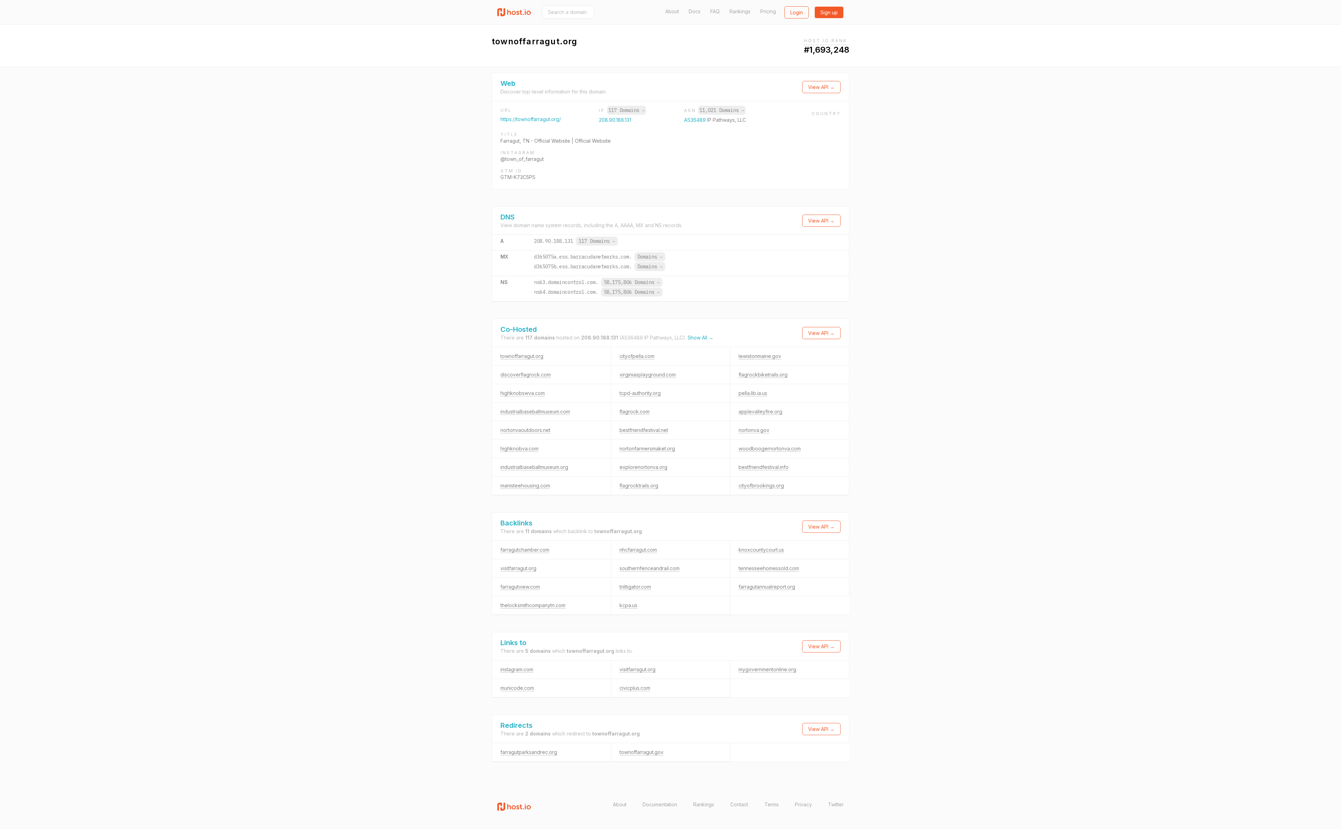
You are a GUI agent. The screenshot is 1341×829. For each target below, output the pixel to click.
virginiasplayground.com (648, 375)
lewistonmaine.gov (760, 356)
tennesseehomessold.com (769, 568)
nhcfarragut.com (638, 550)
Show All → (700, 338)
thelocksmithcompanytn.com (532, 605)
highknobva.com (519, 448)
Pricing (768, 11)
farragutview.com (520, 587)
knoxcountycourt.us (761, 550)
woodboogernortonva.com (770, 448)
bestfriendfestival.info (764, 467)
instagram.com (516, 669)
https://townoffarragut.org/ (530, 119)
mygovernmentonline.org (767, 669)
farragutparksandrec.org (528, 752)
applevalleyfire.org (760, 411)
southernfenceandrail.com (650, 568)
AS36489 (695, 120)
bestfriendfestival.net (644, 430)
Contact (739, 804)
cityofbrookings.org (761, 485)
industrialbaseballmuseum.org (534, 467)
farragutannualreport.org (767, 587)
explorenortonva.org (643, 467)
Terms (771, 804)
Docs (695, 11)
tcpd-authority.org (640, 393)
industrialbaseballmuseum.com (535, 411)
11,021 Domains (721, 110)
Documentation (660, 804)
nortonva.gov (754, 430)
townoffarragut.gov (642, 752)
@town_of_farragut (522, 159)
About (672, 11)
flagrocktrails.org (639, 485)
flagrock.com (635, 411)
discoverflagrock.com (525, 375)
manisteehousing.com (525, 485)
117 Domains (626, 110)
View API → (821, 87)
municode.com (517, 688)
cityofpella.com (637, 356)
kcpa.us (628, 605)
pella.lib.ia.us (753, 393)
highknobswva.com (522, 393)
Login (796, 12)
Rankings (740, 11)
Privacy (803, 804)
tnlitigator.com (635, 587)
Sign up (829, 12)
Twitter (836, 804)
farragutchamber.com (524, 550)
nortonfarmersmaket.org (647, 448)
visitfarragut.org (518, 568)
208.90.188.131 (615, 120)
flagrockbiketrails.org (763, 375)
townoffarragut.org (521, 356)
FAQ (715, 11)
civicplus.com (635, 688)
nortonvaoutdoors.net (525, 430)
